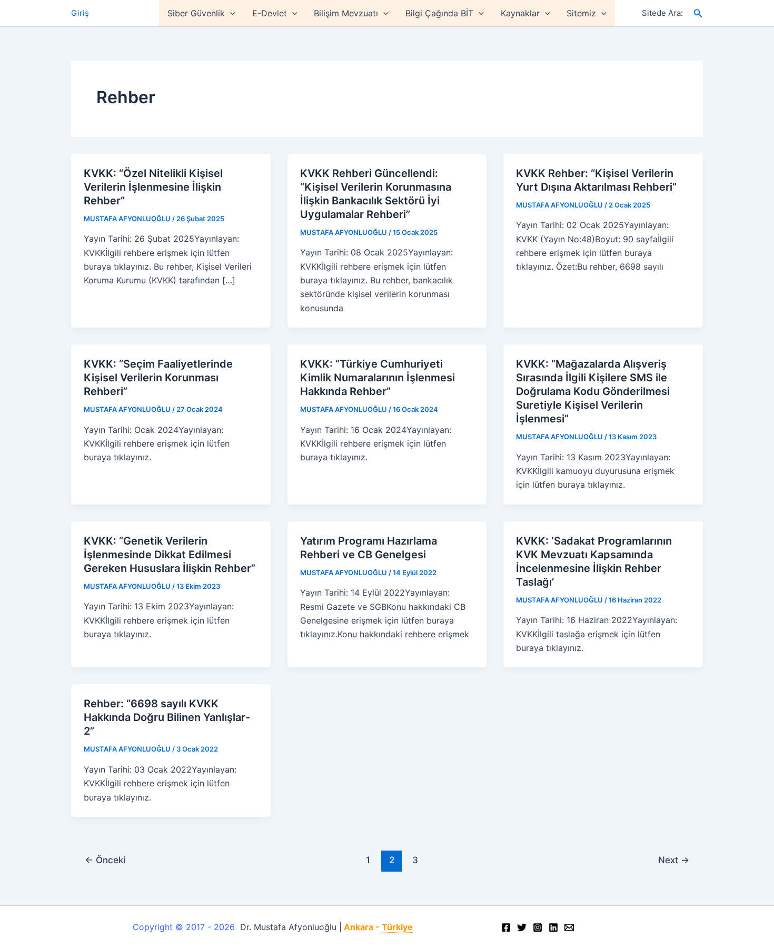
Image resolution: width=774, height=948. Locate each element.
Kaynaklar (520, 13)
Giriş (80, 13)
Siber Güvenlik (196, 13)
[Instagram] (537, 927)
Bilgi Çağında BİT (439, 13)
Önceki (105, 859)
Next (673, 859)
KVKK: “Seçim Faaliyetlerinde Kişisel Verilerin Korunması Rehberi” (158, 378)
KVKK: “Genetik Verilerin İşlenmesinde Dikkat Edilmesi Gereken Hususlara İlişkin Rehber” (169, 555)
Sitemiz (581, 13)
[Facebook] (506, 927)
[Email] (569, 927)
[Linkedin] (553, 927)
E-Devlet (269, 13)
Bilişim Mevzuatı (346, 13)
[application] (230, 13)
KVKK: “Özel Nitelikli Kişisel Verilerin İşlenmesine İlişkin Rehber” (153, 187)
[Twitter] (522, 927)
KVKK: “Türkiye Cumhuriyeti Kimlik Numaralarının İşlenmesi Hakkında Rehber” (377, 378)
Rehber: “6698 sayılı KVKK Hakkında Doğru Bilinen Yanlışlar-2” (167, 717)
